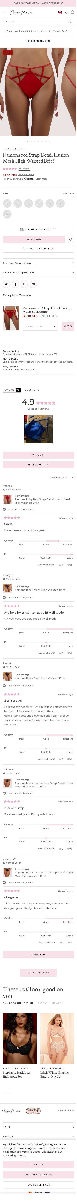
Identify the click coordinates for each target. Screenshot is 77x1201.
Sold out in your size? (38, 249)
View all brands (66, 1110)
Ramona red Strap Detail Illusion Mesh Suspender (47, 310)
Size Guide (68, 193)
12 (28, 203)
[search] (38, 21)
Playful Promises (15, 149)
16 (50, 203)
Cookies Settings (39, 1185)
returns (24, 369)
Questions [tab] (32, 391)
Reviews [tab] (12, 390)
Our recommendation (18, 1003)
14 (39, 203)
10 (18, 203)
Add (68, 326)
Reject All (39, 1164)
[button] (27, 141)
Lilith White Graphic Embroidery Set (54, 1074)
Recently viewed (50, 1003)
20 (7, 214)
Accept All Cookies (39, 1174)
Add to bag (34, 239)
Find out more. (65, 361)
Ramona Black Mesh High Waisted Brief (40, 589)
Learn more (41, 178)
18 (60, 203)
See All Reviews (39, 973)
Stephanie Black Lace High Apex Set (16, 1074)
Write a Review (44, 465)
